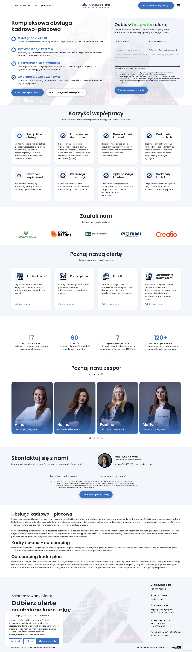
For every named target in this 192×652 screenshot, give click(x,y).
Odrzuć (29, 641)
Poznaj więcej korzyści (26, 92)
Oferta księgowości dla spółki (65, 92)
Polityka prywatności (46, 647)
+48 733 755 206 (22, 5)
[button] (90, 438)
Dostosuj (15, 641)
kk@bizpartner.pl (46, 5)
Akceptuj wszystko (48, 641)
